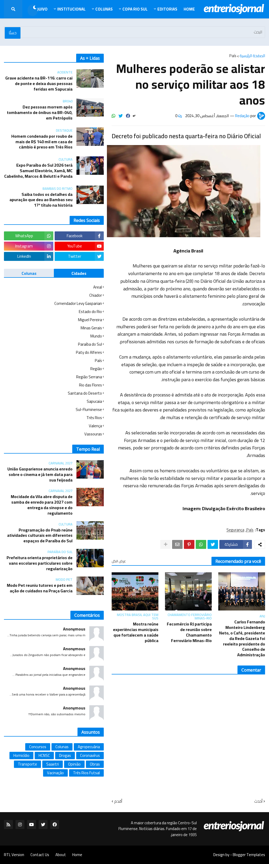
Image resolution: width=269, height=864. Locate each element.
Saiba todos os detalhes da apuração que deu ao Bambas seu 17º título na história (41, 200)
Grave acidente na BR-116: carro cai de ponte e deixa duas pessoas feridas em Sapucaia (39, 83)
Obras (95, 764)
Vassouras (93, 433)
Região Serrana (89, 377)
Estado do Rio (90, 311)
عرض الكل (119, 561)
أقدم (118, 801)
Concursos (37, 747)
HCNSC (44, 755)
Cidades (78, 273)
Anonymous (74, 629)
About (60, 854)
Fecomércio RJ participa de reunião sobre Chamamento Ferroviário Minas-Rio (189, 632)
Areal (97, 287)
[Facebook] (128, 116)
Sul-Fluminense (89, 409)
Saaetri (52, 764)
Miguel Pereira (90, 320)
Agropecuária (89, 747)
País (232, 56)
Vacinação (55, 773)
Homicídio (21, 755)
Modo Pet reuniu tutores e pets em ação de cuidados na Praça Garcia (40, 588)
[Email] (177, 544)
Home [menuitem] (189, 9)
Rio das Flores (90, 385)
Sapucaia (94, 401)
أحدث (258, 801)
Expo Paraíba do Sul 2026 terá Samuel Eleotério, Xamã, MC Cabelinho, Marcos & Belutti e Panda (38, 170)
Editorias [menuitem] (167, 9)
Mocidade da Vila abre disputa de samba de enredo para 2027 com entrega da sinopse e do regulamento (42, 505)
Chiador (95, 295)
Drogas (65, 755)
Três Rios (94, 417)
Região (96, 369)
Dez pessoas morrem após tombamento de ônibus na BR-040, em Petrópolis (40, 112)
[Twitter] (120, 116)
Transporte (27, 764)
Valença (95, 426)
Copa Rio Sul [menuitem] (135, 9)
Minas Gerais (91, 328)
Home (77, 854)
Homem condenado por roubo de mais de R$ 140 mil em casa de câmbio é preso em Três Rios (42, 141)
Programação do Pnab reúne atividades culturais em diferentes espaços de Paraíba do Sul (40, 535)
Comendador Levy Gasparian (78, 303)
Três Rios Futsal (86, 773)
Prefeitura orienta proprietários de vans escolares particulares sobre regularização (40, 563)
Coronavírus (90, 755)
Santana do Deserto (85, 393)
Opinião (74, 764)
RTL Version (14, 854)
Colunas (29, 273)
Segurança (235, 530)
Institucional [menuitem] (71, 9)
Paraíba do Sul (90, 344)
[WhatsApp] (113, 116)
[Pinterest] (189, 544)
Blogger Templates (249, 854)
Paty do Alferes (89, 352)
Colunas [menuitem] (104, 9)
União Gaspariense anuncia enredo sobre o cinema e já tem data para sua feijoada (40, 474)
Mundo (96, 336)
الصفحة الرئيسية (252, 56)
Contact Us (39, 854)
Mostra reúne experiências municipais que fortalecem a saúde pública (135, 632)
